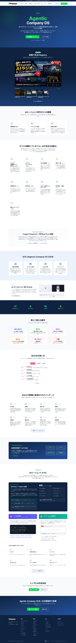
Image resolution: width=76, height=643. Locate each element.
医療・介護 (32, 363)
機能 (26, 3)
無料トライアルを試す (34, 589)
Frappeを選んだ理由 (43, 243)
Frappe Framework (58, 641)
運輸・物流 (34, 631)
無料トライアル (64, 3)
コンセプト (22, 3)
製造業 (44, 363)
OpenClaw (12, 488)
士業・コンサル (35, 633)
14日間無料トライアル (31, 36)
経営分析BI (22, 629)
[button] (38, 73)
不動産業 (34, 629)
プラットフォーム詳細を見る (33, 243)
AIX (41, 3)
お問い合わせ (57, 3)
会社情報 (49, 3)
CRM (21, 631)
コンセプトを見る (45, 36)
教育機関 (34, 635)
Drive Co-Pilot (37, 3)
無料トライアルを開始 (33, 609)
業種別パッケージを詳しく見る (38, 430)
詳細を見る (37, 383)
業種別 (30, 3)
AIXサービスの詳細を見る (38, 570)
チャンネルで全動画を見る (37, 101)
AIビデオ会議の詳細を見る (16, 295)
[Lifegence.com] (13, 4)
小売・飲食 (38, 363)
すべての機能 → (23, 635)
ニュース (45, 3)
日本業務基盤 (23, 633)
